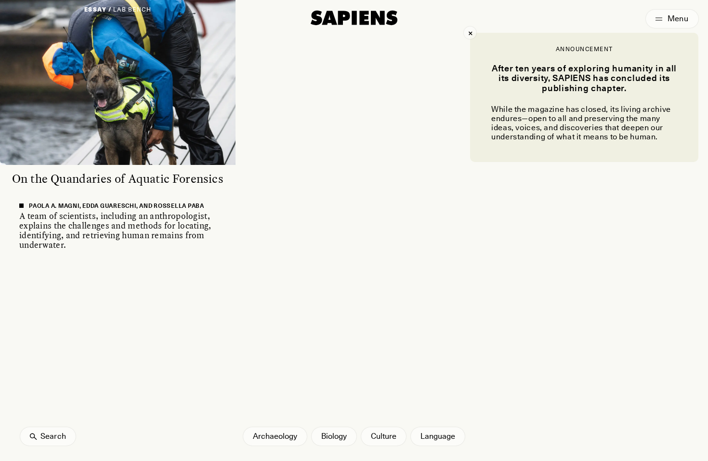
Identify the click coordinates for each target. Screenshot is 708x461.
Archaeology (275, 436)
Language (437, 436)
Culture (383, 436)
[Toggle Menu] (672, 19)
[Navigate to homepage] (354, 18)
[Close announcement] (470, 33)
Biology (334, 436)
